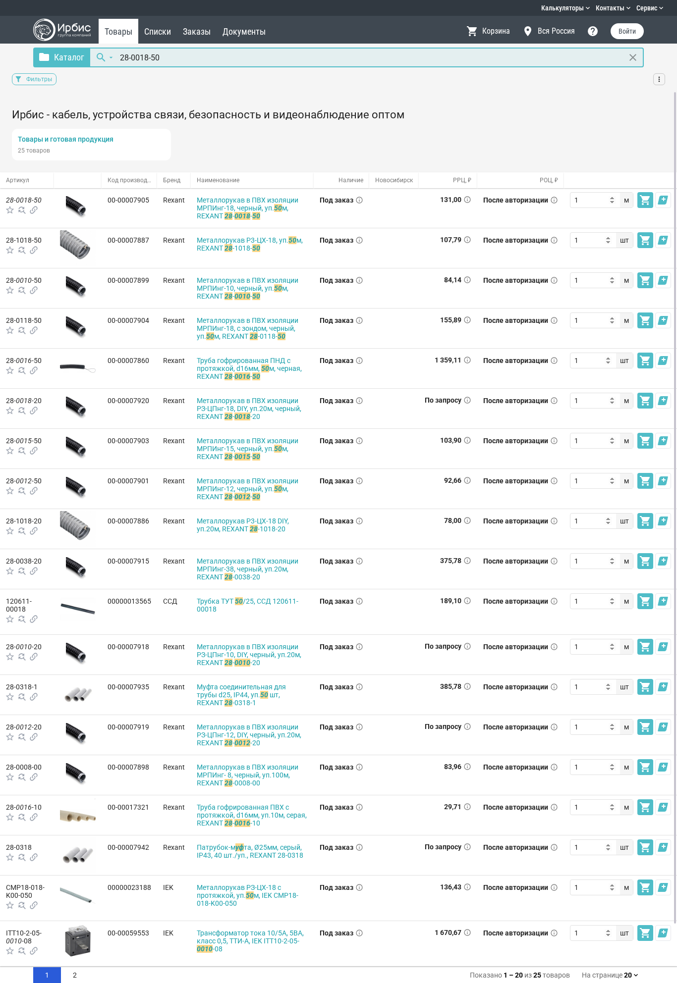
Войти (627, 31)
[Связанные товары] (34, 210)
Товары (118, 31)
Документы (244, 31)
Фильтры (39, 79)
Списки (157, 31)
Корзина (496, 31)
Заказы (197, 31)
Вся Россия (556, 31)
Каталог (69, 57)
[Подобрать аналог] (22, 210)
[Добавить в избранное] (10, 210)
